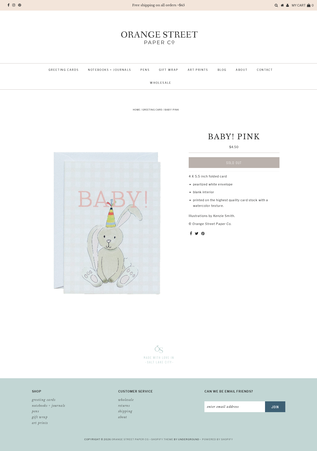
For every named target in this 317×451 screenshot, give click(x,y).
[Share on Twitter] (196, 234)
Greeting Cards (64, 69)
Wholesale (160, 82)
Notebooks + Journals (109, 69)
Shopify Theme (162, 439)
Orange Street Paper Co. (130, 439)
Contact (265, 69)
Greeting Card (152, 109)
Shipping (125, 411)
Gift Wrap (168, 69)
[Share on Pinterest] (203, 234)
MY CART (303, 5)
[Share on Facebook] (191, 234)
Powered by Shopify (217, 439)
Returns (124, 406)
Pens (145, 69)
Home (136, 109)
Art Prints (198, 69)
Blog (222, 69)
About (242, 69)
